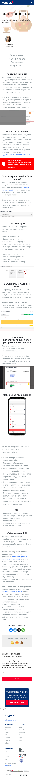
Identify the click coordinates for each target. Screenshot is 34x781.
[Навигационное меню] (31, 2)
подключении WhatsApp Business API (17, 438)
